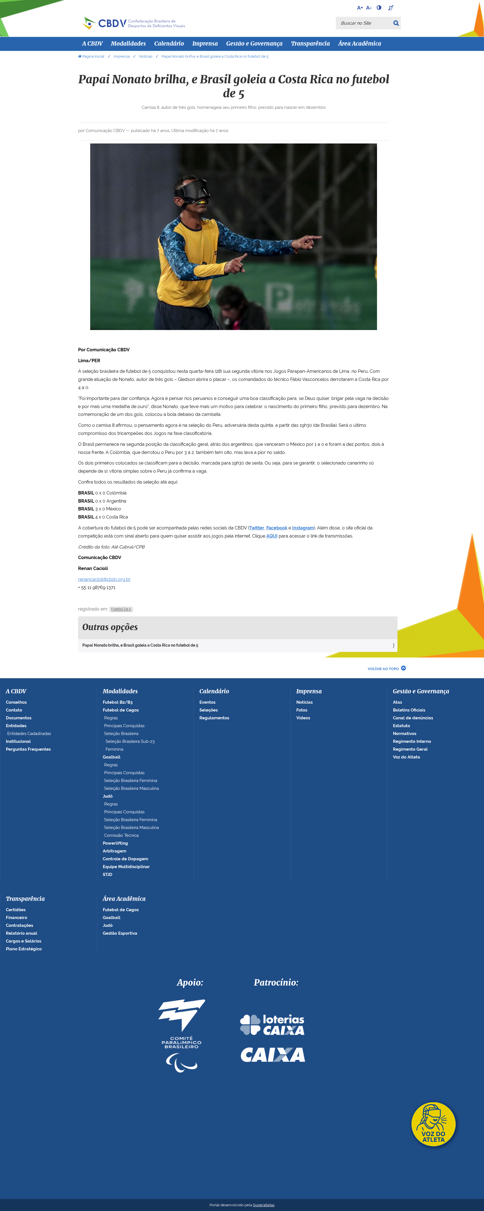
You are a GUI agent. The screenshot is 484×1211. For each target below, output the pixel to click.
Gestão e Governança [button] (254, 44)
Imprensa (122, 56)
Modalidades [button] (128, 44)
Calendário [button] (169, 44)
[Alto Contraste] (379, 7)
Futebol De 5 (121, 609)
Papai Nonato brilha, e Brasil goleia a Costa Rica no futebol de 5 (140, 645)
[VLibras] (391, 7)
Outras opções (110, 627)
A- (369, 7)
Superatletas (263, 1205)
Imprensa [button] (205, 44)
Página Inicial (93, 56)
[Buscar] (397, 23)
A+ (360, 7)
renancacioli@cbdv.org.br (104, 579)
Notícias (145, 56)
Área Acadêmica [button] (359, 44)
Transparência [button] (310, 44)
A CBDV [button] (92, 44)
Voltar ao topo (383, 669)
